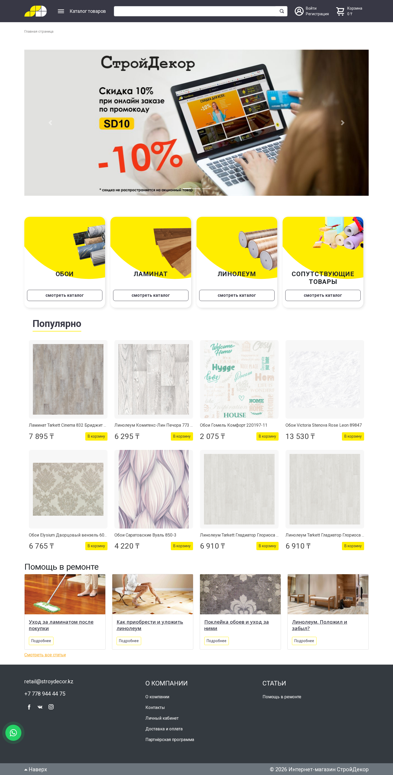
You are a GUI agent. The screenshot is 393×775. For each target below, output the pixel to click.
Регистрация (317, 14)
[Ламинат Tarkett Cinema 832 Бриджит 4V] (68, 376)
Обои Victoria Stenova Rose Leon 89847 (324, 422)
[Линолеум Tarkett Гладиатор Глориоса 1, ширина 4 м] (239, 486)
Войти (311, 8)
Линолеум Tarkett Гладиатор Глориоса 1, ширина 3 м (337, 531)
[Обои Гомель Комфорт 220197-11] (239, 376)
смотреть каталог (64, 292)
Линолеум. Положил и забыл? (319, 621)
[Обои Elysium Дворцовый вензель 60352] (68, 486)
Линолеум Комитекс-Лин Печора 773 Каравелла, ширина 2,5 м (177, 422)
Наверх (37, 766)
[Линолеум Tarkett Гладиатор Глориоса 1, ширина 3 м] (325, 486)
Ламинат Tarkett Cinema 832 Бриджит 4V (69, 422)
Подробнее (41, 637)
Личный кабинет (162, 715)
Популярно (57, 320)
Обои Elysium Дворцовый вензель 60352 (70, 531)
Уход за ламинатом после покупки (61, 621)
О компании (157, 693)
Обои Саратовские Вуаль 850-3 (145, 531)
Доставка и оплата (164, 725)
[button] (50, 121)
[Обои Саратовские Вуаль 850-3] (153, 486)
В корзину (96, 433)
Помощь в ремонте (282, 693)
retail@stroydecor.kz (49, 678)
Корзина (354, 8)
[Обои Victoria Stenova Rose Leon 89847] (325, 376)
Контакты (155, 704)
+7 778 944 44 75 (44, 690)
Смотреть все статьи (45, 651)
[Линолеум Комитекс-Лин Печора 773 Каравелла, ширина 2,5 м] (153, 376)
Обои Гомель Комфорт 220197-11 (233, 422)
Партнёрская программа (169, 736)
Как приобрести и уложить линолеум (150, 621)
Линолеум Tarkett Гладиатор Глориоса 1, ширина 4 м (252, 531)
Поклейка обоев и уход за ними (236, 621)
